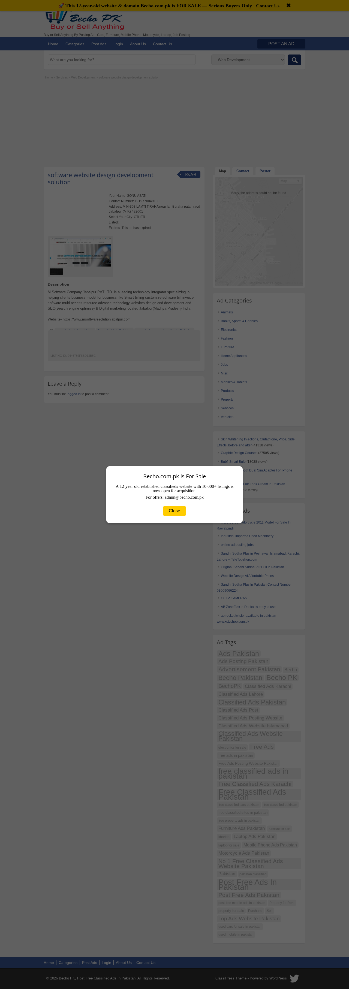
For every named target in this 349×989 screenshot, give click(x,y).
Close (174, 511)
